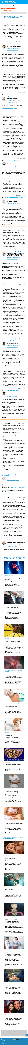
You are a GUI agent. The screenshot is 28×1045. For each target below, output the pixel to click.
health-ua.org (10, 2)
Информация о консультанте (13, 48)
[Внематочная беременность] (14, 662)
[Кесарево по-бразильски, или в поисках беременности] (14, 879)
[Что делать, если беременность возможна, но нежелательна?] (14, 630)
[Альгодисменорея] (14, 724)
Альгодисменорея (9, 735)
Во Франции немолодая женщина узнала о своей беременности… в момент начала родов (13, 857)
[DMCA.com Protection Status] (16, 1039)
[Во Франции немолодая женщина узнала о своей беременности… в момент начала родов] (14, 847)
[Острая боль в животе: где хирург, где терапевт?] (14, 567)
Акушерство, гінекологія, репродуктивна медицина (13, 638)
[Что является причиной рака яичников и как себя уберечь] (14, 813)
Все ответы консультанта (12, 50)
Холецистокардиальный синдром (13, 764)
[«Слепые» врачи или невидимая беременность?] (14, 975)
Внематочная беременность (11, 673)
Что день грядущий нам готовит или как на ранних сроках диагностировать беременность (13, 489)
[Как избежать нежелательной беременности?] (14, 597)
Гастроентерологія (9, 575)
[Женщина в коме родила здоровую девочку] (14, 1006)
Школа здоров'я (8, 604)
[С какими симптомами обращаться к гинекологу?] (14, 942)
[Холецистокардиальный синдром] (14, 754)
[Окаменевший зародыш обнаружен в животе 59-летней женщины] (14, 909)
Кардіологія (7, 761)
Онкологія (7, 820)
